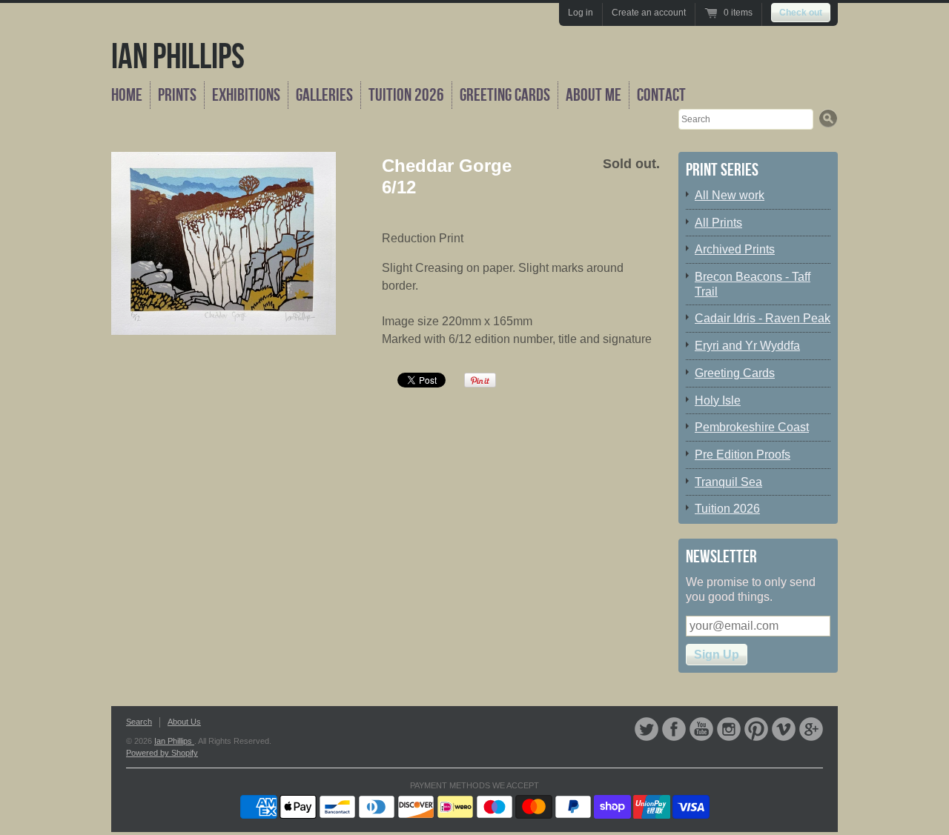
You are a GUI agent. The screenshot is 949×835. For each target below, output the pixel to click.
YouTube (701, 729)
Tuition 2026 (406, 95)
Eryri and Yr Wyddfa (747, 345)
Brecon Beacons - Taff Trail (752, 284)
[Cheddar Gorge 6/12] (223, 243)
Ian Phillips (178, 57)
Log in (580, 12)
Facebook (674, 729)
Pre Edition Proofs (742, 454)
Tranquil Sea (728, 482)
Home (126, 95)
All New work (729, 195)
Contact (661, 95)
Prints (177, 95)
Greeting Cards (505, 95)
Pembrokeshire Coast (752, 427)
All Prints (718, 222)
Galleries (324, 95)
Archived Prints (735, 249)
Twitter (646, 729)
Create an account (649, 12)
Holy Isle (718, 400)
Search (139, 721)
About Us (184, 721)
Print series (722, 170)
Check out (800, 12)
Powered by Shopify (162, 752)
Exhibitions (246, 95)
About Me (593, 95)
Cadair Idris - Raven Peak (762, 318)
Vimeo (784, 729)
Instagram (729, 729)
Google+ (811, 729)
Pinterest (756, 729)
